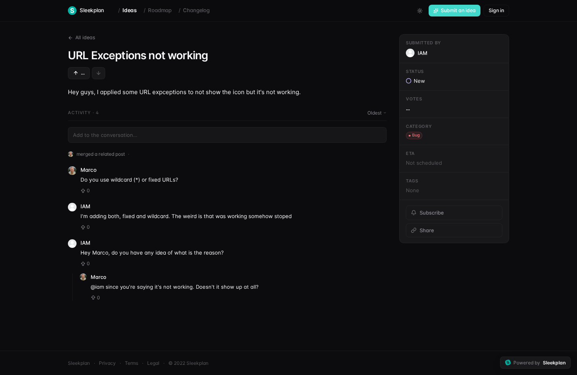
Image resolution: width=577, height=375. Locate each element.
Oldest (374, 113)
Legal (153, 363)
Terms (131, 363)
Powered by (539, 363)
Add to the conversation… (105, 135)
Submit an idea (458, 10)
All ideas (85, 37)
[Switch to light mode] (419, 10)
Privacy (107, 363)
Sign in (496, 10)
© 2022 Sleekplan (188, 363)
